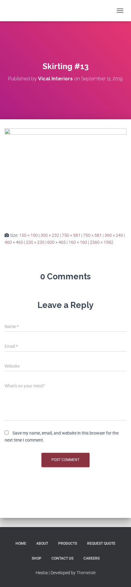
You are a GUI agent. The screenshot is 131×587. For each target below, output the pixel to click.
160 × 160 (78, 242)
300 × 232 (50, 235)
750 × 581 (71, 235)
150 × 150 (28, 235)
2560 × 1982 (101, 242)
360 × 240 (113, 235)
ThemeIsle (86, 572)
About (42, 543)
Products (67, 543)
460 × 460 (14, 242)
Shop (36, 558)
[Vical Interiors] (21, 10)
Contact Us (62, 558)
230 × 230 (35, 242)
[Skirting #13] (65, 175)
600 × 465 (56, 242)
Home (21, 543)
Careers (91, 558)
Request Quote (101, 543)
